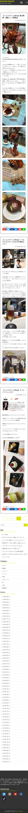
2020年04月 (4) (6, 761)
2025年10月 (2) (6, 621)
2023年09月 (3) (6, 666)
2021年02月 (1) (6, 733)
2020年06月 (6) (6, 756)
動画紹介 (4, 588)
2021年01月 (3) (6, 736)
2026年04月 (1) (6, 605)
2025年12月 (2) (6, 616)
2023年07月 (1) (6, 672)
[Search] (26, 525)
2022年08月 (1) (6, 700)
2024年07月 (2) (6, 649)
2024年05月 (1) (6, 652)
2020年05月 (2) (6, 759)
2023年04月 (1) (6, 680)
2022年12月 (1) (6, 689)
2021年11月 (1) (6, 711)
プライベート (5, 579)
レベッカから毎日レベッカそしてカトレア (13, 540)
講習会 (4, 568)
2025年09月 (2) (6, 624)
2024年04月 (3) (6, 655)
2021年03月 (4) (6, 731)
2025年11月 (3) (6, 619)
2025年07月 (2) (6, 630)
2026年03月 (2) (6, 608)
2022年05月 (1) (6, 703)
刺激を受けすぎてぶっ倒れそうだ (11, 548)
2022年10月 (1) (6, 694)
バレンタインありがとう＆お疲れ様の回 (12, 551)
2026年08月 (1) (6, 596)
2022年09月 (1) (6, 697)
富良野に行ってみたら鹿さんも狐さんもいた (14, 543)
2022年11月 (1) (6, 691)
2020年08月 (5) (6, 750)
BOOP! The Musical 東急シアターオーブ (13, 537)
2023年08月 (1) (6, 669)
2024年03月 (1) (6, 658)
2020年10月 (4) (6, 745)
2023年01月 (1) (6, 686)
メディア (4, 571)
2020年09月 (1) (6, 747)
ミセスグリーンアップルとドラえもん (12, 545)
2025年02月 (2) (6, 635)
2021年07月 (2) (6, 719)
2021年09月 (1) (6, 717)
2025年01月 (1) (6, 638)
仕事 (3, 576)
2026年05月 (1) (6, 602)
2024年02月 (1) (6, 661)
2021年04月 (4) (6, 728)
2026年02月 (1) (6, 610)
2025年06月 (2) (6, 633)
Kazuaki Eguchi (19, 811)
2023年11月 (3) (6, 663)
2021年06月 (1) (6, 722)
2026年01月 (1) (6, 613)
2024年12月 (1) (6, 641)
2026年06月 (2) (6, 599)
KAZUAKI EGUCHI (7, 1)
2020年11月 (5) (6, 742)
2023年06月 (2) (6, 675)
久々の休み (5, 534)
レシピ (4, 565)
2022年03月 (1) (6, 705)
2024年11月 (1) (6, 644)
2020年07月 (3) (6, 753)
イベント (4, 574)
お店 (3, 585)
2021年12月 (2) (6, 708)
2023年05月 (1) (6, 677)
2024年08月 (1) (6, 647)
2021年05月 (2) (6, 725)
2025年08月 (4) (6, 627)
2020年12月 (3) (6, 739)
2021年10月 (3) (6, 714)
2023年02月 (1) (6, 683)
